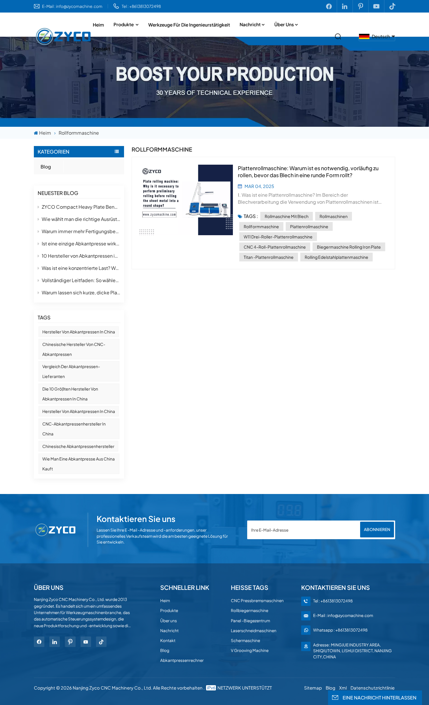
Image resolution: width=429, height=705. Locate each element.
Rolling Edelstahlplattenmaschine (336, 257)
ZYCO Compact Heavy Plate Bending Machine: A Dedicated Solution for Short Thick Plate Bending (81, 207)
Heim (98, 24)
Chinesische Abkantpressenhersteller (78, 446)
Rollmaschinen (334, 216)
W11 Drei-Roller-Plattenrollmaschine (278, 236)
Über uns (284, 24)
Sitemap (313, 687)
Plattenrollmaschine (309, 226)
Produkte (124, 24)
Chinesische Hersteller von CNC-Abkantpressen (73, 349)
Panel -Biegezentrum (250, 620)
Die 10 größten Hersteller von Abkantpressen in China (70, 393)
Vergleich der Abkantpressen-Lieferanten (71, 371)
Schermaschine (245, 640)
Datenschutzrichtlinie (372, 687)
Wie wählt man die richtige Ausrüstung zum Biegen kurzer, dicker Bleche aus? (81, 219)
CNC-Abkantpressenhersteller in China (74, 428)
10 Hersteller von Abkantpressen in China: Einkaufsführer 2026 (81, 256)
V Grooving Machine (249, 650)
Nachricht (250, 24)
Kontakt (101, 48)
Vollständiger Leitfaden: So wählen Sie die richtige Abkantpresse (81, 280)
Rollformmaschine (261, 226)
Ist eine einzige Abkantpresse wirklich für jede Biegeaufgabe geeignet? (81, 243)
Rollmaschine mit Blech (286, 216)
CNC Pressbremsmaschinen (257, 600)
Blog (46, 166)
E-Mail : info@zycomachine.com (72, 6)
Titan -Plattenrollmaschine (269, 257)
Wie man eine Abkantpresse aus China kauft (78, 463)
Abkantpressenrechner (182, 660)
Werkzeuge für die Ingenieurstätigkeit (189, 24)
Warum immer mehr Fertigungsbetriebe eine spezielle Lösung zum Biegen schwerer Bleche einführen (81, 231)
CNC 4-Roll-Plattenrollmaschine (275, 246)
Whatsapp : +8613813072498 (340, 629)
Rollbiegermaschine (249, 610)
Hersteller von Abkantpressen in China (78, 331)
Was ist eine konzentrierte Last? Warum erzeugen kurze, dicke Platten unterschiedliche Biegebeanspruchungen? (81, 268)
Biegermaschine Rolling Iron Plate (349, 246)
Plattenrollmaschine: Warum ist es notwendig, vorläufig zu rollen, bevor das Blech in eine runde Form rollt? (308, 171)
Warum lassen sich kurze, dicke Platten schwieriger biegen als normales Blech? (81, 292)
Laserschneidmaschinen (253, 630)
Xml (343, 687)
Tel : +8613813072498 (141, 6)
